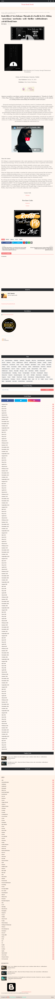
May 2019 (28, 590)
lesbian (51, 379)
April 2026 (28, 413)
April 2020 (28, 567)
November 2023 (28, 475)
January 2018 (28, 625)
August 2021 (28, 533)
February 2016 (28, 674)
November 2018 (28, 603)
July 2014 (28, 715)
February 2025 (28, 443)
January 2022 (28, 522)
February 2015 (27, 700)
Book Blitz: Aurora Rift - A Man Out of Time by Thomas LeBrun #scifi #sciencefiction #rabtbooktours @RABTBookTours (28, 763)
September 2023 (28, 479)
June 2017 (28, 640)
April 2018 (28, 618)
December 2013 (28, 730)
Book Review (49, 360)
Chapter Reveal (20, 362)
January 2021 (28, 547)
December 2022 (28, 498)
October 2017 (28, 631)
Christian (39, 362)
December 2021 (28, 524)
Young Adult (24, 379)
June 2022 (28, 511)
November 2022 (28, 500)
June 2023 (28, 485)
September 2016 (28, 659)
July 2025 (28, 432)
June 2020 (28, 562)
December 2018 (28, 601)
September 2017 (28, 633)
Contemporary (5, 364)
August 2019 (28, 584)
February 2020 (28, 571)
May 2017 (28, 642)
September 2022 (28, 505)
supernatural (8, 381)
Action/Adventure (8, 360)
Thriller (6, 12)
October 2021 (28, 528)
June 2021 (28, 537)
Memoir (44, 368)
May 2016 (27, 667)
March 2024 (28, 466)
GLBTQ (19, 366)
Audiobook (22, 360)
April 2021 (28, 541)
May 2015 (28, 693)
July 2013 (28, 740)
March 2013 (28, 749)
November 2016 (28, 655)
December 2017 (28, 627)
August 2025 (28, 430)
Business (8, 362)
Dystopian (27, 364)
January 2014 (27, 727)
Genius (27, 205)
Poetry (19, 372)
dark (33, 379)
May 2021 (28, 539)
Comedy (49, 362)
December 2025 (28, 421)
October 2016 (28, 657)
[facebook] (48, 1)
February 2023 (28, 494)
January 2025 (28, 445)
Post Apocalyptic (26, 372)
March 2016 (28, 672)
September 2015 (28, 685)
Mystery (11, 370)
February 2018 (28, 622)
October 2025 (28, 425)
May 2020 (28, 565)
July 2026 (28, 406)
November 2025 (28, 423)
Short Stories (38, 374)
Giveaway (25, 366)
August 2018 (28, 610)
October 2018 (28, 605)
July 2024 (28, 458)
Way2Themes (12, 997)
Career (13, 362)
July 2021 (28, 535)
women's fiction (21, 381)
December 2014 (28, 704)
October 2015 (28, 682)
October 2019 (28, 580)
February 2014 (28, 725)
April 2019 (28, 592)
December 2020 (28, 550)
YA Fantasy (13, 379)
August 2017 (28, 635)
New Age (21, 370)
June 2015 (28, 691)
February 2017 (27, 648)
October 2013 (28, 734)
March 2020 (28, 569)
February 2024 (28, 468)
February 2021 (28, 545)
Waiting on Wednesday (40, 377)
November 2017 (28, 629)
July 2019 (28, 586)
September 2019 (28, 582)
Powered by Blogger (26, 991)
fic (38, 379)
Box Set (3, 362)
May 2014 (28, 719)
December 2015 (28, 678)
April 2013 (28, 747)
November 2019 (28, 577)
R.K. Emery (4, 24)
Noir (26, 370)
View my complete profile (12, 295)
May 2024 (28, 462)
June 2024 (28, 460)
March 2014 (28, 723)
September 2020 (28, 556)
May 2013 (28, 745)
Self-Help (32, 374)
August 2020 (28, 558)
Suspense (4, 377)
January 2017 (28, 650)
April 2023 (28, 490)
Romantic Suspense (18, 374)
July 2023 (28, 483)
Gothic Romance (36, 366)
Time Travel (19, 377)
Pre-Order (33, 372)
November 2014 (28, 706)
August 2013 (28, 738)
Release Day (4, 374)
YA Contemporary (5, 379)
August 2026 (28, 404)
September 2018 (28, 607)
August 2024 (28, 455)
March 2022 (28, 518)
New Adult (16, 370)
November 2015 (28, 680)
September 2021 (28, 530)
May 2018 (28, 616)
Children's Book (32, 362)
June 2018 (28, 614)
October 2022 (28, 503)
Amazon (27, 203)
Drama (22, 364)
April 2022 (28, 515)
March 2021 (28, 543)
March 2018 (28, 620)
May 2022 (28, 513)
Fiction (8, 366)
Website (27, 195)
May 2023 (28, 488)
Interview (23, 368)
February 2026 (28, 417)
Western (48, 377)
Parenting (15, 372)
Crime (17, 364)
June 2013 (27, 742)
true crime (14, 381)
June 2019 (28, 588)
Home (2, 1)
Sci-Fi (16, 239)
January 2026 (28, 419)
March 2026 (28, 415)
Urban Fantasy (31, 377)
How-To (13, 368)
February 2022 (28, 520)
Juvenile (28, 368)
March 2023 (28, 492)
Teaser (9, 377)
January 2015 (27, 702)
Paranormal (42, 370)
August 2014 (28, 712)
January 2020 (27, 573)
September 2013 (28, 736)
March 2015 (28, 697)
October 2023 (28, 477)
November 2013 (28, 732)
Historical (49, 366)
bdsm (29, 379)
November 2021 (28, 526)
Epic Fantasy (33, 364)
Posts (4, 339)
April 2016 (28, 670)
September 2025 (28, 428)
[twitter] (51, 1)
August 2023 (28, 481)
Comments (6, 340)
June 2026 (28, 408)
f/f (36, 379)
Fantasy (3, 366)
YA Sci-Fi (18, 379)
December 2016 (28, 652)
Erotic (39, 364)
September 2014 (28, 710)
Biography (28, 360)
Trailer (24, 377)
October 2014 (27, 708)
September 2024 (28, 453)
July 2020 (28, 560)
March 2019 (28, 595)
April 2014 (28, 721)
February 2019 (28, 597)
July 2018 (28, 612)
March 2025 (28, 440)
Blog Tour (34, 360)
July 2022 (28, 509)
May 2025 (28, 436)
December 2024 (28, 447)
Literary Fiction (35, 368)
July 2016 (27, 663)
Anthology (16, 360)
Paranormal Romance (6, 372)
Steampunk (45, 374)
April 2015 (27, 695)
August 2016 (28, 661)
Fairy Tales (48, 364)
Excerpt (43, 364)
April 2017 (28, 644)
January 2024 (28, 470)
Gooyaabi (24, 997)
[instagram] (53, 1)
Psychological (40, 372)
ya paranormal (29, 381)
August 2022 (28, 507)
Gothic (29, 366)
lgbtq (3, 381)
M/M (41, 368)
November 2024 (28, 449)
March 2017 (28, 646)
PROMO (7, 239)
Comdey (44, 362)
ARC (3, 360)
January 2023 (28, 496)
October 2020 (28, 554)
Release (12, 239)
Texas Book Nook (27, 4)
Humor (18, 368)
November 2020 (28, 552)
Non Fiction (31, 370)
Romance (10, 374)
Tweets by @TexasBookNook (8, 303)
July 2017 (28, 637)
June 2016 (28, 665)
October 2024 (28, 451)
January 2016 (27, 676)
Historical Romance (6, 368)
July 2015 (27, 689)
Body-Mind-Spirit (41, 360)
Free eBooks (13, 366)
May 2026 (28, 410)
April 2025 (28, 438)
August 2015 (28, 687)
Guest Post (43, 366)
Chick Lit (26, 362)
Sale (24, 374)
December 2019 (28, 575)
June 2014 (28, 717)
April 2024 (28, 464)
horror (46, 379)
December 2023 (28, 473)
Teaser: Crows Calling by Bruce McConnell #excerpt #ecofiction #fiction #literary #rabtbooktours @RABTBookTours (27, 757)
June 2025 (28, 434)
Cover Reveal (12, 364)
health (42, 379)
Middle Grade (5, 370)
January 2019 (28, 599)
